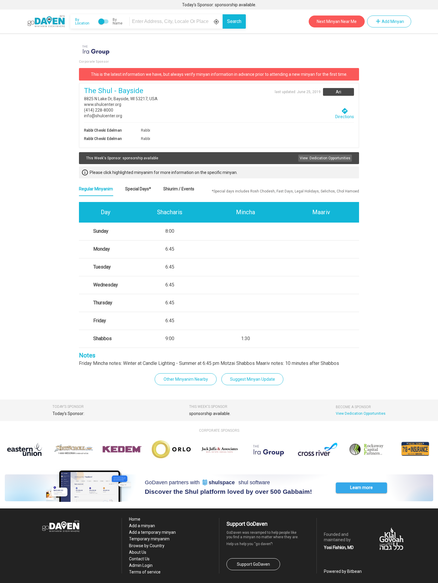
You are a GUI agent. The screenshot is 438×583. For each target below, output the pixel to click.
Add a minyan (142, 525)
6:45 (169, 249)
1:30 (245, 338)
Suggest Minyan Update (252, 379)
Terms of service (145, 572)
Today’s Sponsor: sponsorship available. (219, 5)
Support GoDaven (253, 564)
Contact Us (139, 558)
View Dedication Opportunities (361, 413)
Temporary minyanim (149, 538)
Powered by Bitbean (343, 571)
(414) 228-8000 (98, 110)
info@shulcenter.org (103, 115)
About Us (137, 552)
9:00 (169, 338)
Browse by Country (146, 545)
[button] (361, 487)
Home (134, 519)
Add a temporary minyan (152, 532)
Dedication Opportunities (325, 158)
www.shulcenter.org (102, 104)
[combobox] (177, 21)
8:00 (169, 231)
